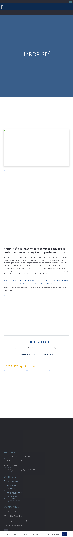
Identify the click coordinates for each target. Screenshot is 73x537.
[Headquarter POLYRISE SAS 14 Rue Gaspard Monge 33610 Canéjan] (5, 491)
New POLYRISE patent (11, 465)
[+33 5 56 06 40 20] (5, 485)
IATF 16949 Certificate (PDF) (13, 516)
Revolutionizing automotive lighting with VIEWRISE (19, 470)
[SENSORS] (36, 371)
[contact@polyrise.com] (5, 481)
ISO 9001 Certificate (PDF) (12, 511)
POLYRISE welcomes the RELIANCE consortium (19, 461)
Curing (36, 354)
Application (24, 354)
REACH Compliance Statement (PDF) (15, 521)
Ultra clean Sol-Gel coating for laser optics (17, 456)
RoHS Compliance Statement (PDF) (15, 526)
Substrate (47, 354)
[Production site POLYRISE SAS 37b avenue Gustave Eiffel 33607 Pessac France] (5, 499)
